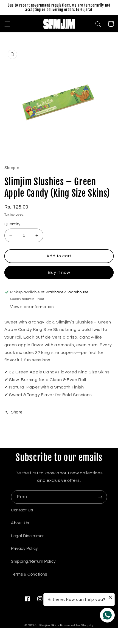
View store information (32, 307)
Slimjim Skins (49, 625)
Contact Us (22, 510)
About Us (20, 523)
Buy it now (59, 272)
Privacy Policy (24, 549)
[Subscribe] (100, 497)
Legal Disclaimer (27, 536)
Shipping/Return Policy (33, 561)
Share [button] (17, 412)
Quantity (12, 224)
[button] (7, 24)
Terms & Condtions (29, 574)
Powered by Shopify (76, 625)
